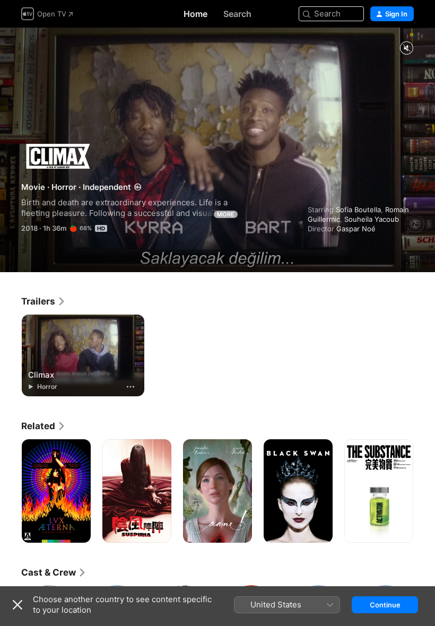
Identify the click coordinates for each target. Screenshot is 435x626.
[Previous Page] (10, 491)
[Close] (17, 605)
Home (195, 13)
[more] (130, 386)
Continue (385, 605)
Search (237, 13)
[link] (43, 301)
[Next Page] (424, 491)
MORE (225, 214)
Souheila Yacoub (371, 219)
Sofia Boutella (358, 209)
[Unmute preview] (406, 48)
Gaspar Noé (356, 228)
